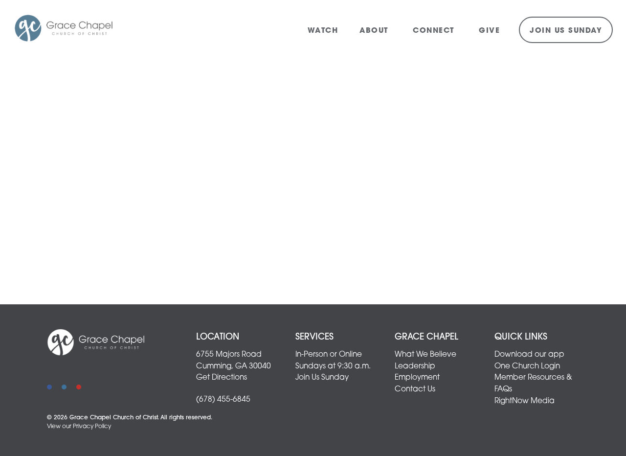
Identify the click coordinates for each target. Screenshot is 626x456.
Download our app (529, 355)
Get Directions (221, 378)
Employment (417, 378)
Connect (435, 31)
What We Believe (425, 355)
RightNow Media (524, 401)
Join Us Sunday (566, 31)
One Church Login (527, 366)
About (375, 31)
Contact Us (415, 389)
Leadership (415, 366)
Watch (323, 31)
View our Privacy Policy (79, 427)
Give (489, 31)
